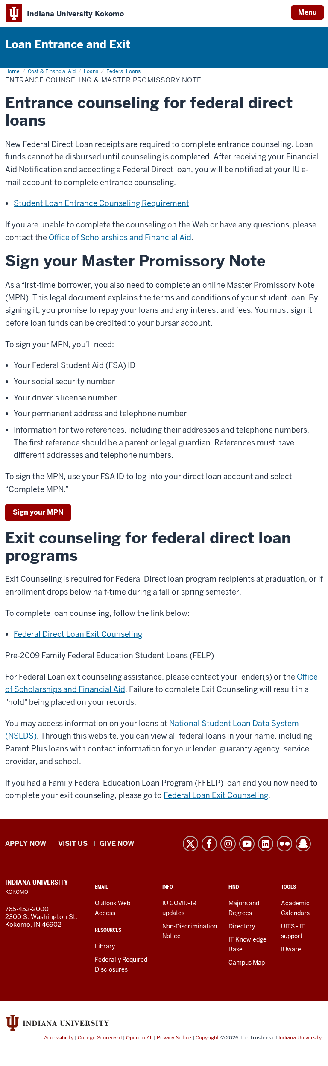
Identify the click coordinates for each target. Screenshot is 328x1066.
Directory (241, 926)
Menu (307, 12)
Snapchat (303, 843)
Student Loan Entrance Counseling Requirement (101, 203)
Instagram (228, 843)
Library (105, 946)
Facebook (209, 843)
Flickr (284, 843)
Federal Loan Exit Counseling (216, 795)
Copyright (207, 1037)
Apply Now (25, 843)
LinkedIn (265, 843)
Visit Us (73, 843)
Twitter (190, 843)
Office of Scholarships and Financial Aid (120, 237)
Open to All (139, 1037)
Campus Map (246, 962)
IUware (291, 949)
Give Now (117, 843)
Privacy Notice (174, 1037)
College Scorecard (100, 1037)
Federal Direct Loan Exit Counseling (78, 634)
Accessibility (58, 1037)
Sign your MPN (38, 512)
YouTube (247, 843)
